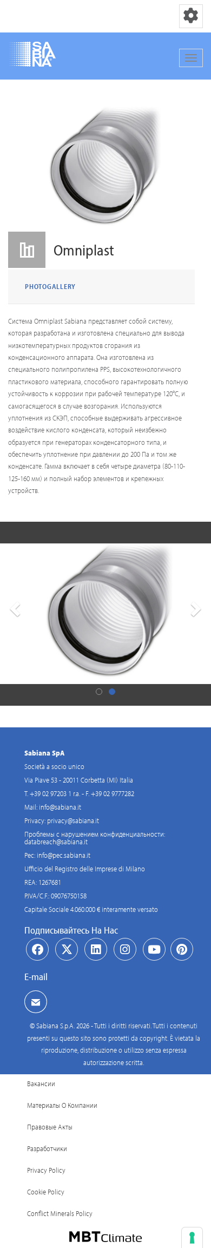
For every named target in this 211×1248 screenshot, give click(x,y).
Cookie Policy (45, 1192)
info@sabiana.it (60, 807)
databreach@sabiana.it (56, 841)
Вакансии (41, 1083)
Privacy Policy (46, 1170)
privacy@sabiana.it (73, 820)
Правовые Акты (49, 1127)
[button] (13, 613)
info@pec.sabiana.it (63, 855)
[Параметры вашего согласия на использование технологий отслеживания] (192, 1237)
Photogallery (50, 286)
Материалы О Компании (62, 1105)
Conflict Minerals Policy (60, 1213)
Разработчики (47, 1148)
